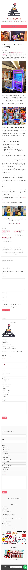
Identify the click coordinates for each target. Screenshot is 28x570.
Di (16, 223)
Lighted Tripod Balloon (7, 390)
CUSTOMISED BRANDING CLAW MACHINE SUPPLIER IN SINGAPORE (7, 260)
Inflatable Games (6, 381)
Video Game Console (7, 384)
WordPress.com (14, 567)
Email (3, 297)
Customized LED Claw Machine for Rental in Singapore (6, 231)
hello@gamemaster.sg (7, 511)
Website (3, 300)
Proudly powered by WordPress (10, 566)
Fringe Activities (6, 392)
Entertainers (5, 394)
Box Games (5, 377)
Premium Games (6, 379)
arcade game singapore (9, 247)
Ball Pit (4, 388)
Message (4, 400)
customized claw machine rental (17, 252)
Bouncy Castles (6, 386)
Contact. (14, 223)
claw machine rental (9, 249)
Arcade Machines (6, 373)
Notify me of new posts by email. (10, 307)
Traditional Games (6, 375)
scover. (18, 223)
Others (4, 396)
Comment (4, 276)
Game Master (14, 19)
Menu (15, 26)
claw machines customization (11, 251)
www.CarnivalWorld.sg (14, 559)
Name (3, 293)
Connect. (10, 223)
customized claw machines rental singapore (10, 254)
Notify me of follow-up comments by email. (12, 304)
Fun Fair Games (6, 382)
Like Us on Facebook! (14, 498)
